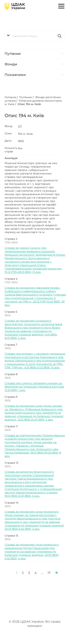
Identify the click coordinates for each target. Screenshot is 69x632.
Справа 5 (11, 311)
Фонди (11, 64)
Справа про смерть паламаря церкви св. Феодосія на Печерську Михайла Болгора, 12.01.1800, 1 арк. (34, 386)
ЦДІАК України (32, 621)
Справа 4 (11, 278)
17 (49, 573)
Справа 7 (11, 344)
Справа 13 (11, 462)
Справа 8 (11, 374)
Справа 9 (11, 397)
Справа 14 (11, 502)
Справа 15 (11, 535)
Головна (10, 97)
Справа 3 (11, 239)
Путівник (13, 54)
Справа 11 (11, 426)
